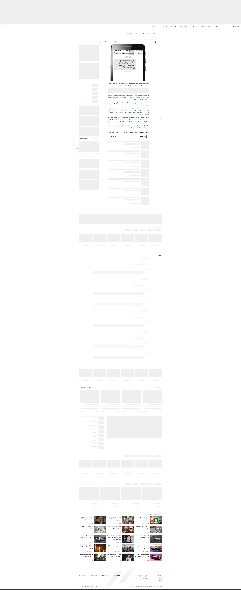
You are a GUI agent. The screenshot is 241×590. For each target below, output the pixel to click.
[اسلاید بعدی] (77, 148)
